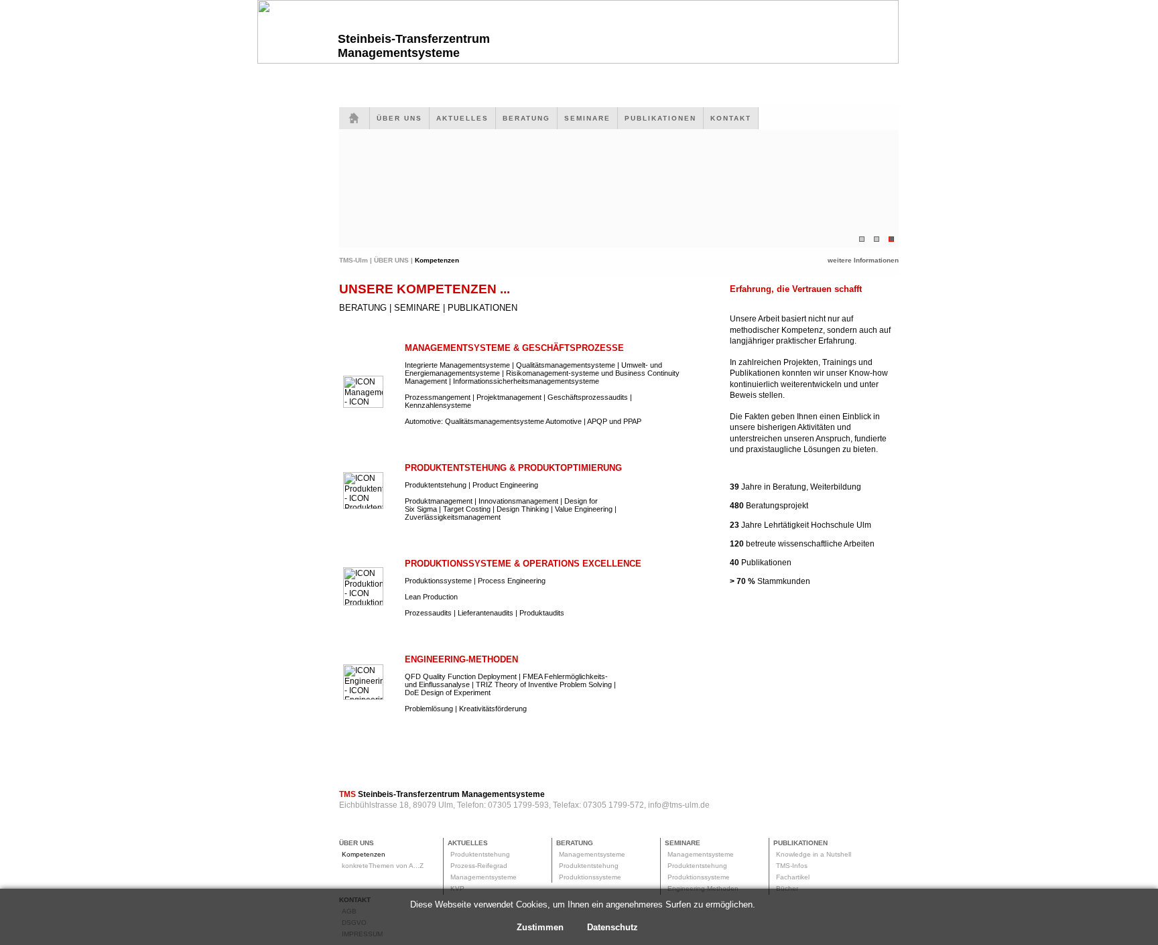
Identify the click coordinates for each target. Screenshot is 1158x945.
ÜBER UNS (399, 118)
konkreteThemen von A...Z (383, 865)
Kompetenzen (363, 854)
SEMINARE (587, 118)
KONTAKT (731, 118)
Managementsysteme (483, 877)
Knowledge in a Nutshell (813, 854)
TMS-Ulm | (356, 260)
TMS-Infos (792, 865)
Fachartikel (793, 877)
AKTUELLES (462, 118)
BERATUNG (526, 118)
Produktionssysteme (590, 877)
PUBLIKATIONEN (660, 118)
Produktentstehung (480, 854)
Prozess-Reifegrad (478, 865)
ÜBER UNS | (394, 260)
